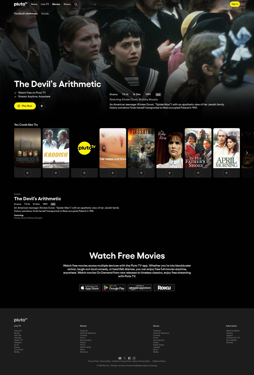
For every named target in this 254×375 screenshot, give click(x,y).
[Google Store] (114, 287)
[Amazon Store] (140, 287)
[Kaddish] (56, 153)
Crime (82, 338)
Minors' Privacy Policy (141, 361)
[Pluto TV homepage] (20, 320)
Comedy (17, 338)
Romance (84, 352)
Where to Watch (233, 331)
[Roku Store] (164, 287)
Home (34, 4)
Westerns (18, 343)
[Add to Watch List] (41, 105)
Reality (16, 352)
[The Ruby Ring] (169, 153)
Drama (17, 347)
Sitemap (229, 343)
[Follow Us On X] (124, 358)
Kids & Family (85, 347)
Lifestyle (156, 347)
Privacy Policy (105, 361)
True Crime (18, 350)
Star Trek (17, 335)
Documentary (85, 340)
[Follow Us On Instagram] (134, 358)
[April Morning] (226, 153)
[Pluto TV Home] (20, 4)
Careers (229, 333)
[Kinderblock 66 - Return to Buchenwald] (27, 153)
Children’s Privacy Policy (122, 361)
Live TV (45, 4)
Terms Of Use (93, 361)
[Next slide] (247, 153)
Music (82, 350)
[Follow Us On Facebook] (129, 358)
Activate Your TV (233, 338)
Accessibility (231, 340)
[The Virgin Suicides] (113, 153)
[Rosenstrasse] (84, 153)
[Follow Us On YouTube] (119, 358)
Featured (17, 331)
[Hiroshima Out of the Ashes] (141, 153)
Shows (67, 4)
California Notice (159, 361)
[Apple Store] (89, 287)
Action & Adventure (88, 333)
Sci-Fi (16, 345)
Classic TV (18, 340)
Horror (82, 345)
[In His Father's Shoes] (198, 153)
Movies (56, 4)
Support (229, 335)
